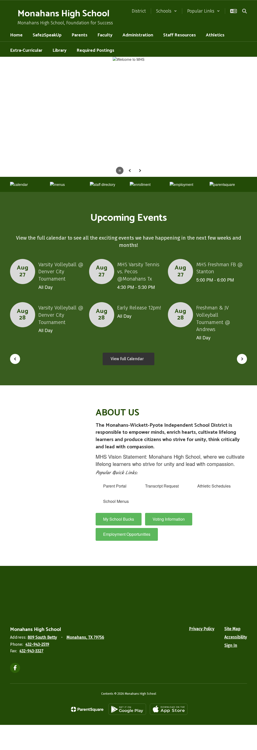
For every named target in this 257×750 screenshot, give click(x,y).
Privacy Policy (201, 628)
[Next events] (242, 359)
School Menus (116, 501)
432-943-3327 (31, 651)
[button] (166, 11)
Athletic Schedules (214, 486)
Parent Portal (114, 486)
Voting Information (169, 519)
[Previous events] (15, 359)
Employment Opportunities (126, 534)
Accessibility (235, 637)
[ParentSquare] (87, 709)
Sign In (230, 645)
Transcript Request (162, 486)
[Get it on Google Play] (127, 709)
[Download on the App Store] (168, 709)
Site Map (232, 628)
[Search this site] (244, 11)
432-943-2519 (37, 644)
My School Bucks (118, 519)
